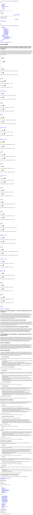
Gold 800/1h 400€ (2, 270)
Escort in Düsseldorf (5, 497)
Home (3, 487)
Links (3, 507)
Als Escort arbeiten (6, 38)
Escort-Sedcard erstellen (5, 6)
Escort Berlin (5, 28)
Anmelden (2, 13)
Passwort (1, 11)
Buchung (3, 491)
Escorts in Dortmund (5, 500)
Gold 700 (1, 211)
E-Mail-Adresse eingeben (3, 16)
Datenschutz (3, 504)
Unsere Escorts (4, 488)
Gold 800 (1, 78)
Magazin (3, 39)
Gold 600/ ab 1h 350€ (3, 127)
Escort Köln (5, 30)
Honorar (3, 5)
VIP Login (3, 8)
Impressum (3, 503)
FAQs (3, 505)
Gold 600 (1, 102)
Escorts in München (4, 496)
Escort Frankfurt (6, 32)
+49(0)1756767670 (15, 25)
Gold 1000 (1, 294)
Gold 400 (1, 163)
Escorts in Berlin (4, 495)
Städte (3, 4)
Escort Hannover (6, 31)
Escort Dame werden (6, 37)
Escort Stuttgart (6, 34)
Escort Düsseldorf (6, 29)
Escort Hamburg (6, 33)
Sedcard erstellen (4, 492)
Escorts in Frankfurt (4, 499)
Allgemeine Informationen (5, 490)
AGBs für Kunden (4, 506)
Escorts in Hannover (5, 501)
